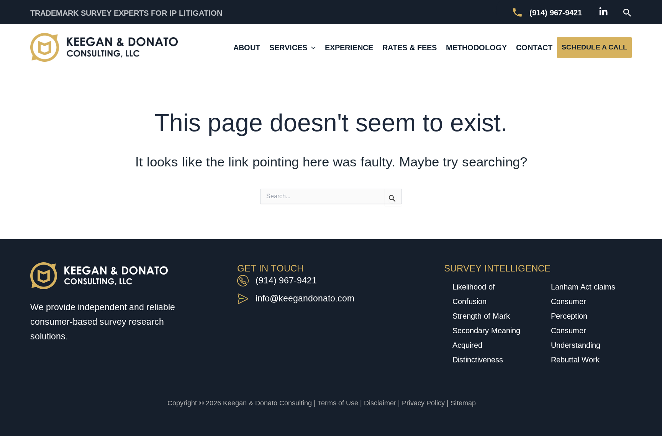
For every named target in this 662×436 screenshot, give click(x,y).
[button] (627, 13)
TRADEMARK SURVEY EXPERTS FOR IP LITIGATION (126, 13)
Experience (349, 47)
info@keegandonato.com (305, 298)
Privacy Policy (423, 403)
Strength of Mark (481, 316)
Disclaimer (380, 403)
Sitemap (463, 403)
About (246, 47)
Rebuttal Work (575, 359)
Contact (534, 47)
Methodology (476, 47)
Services (288, 47)
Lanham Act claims (583, 287)
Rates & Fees (409, 47)
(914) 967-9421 (286, 280)
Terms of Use (338, 403)
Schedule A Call (594, 47)
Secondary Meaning (486, 330)
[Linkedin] (603, 12)
